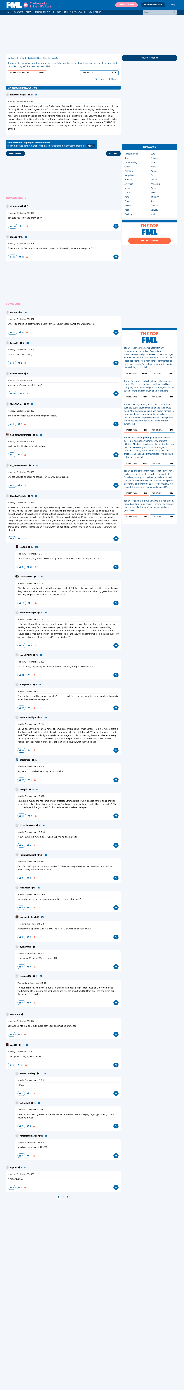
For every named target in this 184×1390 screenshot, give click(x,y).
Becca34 (14, 343)
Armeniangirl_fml (28, 1136)
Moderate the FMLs (153, 5)
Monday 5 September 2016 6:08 (31, 767)
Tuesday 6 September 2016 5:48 (31, 924)
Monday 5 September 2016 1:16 (21, 1021)
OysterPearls (26, 577)
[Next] (68, 1197)
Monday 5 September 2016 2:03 (31, 662)
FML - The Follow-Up (74, 12)
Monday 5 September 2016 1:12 (21, 102)
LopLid (13, 1168)
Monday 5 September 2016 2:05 (31, 692)
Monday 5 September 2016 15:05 (31, 832)
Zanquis (24, 790)
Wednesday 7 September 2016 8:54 (32, 983)
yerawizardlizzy (28, 1074)
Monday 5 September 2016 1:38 (21, 1174)
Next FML (113, 154)
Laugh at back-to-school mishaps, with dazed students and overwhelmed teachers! (50, 144)
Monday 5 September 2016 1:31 (30, 554)
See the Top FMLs (149, 241)
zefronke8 (25, 1103)
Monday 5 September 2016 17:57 (31, 1080)
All (9, 12)
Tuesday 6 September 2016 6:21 (31, 1143)
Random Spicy (42, 12)
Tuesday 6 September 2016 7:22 (31, 954)
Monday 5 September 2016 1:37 (31, 620)
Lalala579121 (26, 655)
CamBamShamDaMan (21, 435)
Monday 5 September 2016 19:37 (31, 1110)
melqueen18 (26, 685)
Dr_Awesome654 (19, 466)
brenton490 (26, 976)
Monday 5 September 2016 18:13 (31, 862)
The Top (57, 12)
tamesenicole (26, 917)
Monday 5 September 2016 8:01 (31, 796)
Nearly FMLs (95, 12)
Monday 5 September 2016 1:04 (21, 442)
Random (18, 12)
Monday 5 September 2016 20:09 (31, 895)
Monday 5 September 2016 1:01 (21, 244)
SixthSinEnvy (16, 404)
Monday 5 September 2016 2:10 (31, 724)
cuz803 (23, 547)
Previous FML (15, 154)
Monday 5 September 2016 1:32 (31, 584)
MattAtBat (25, 888)
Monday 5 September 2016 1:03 (21, 213)
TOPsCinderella (27, 826)
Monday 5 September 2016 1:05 (21, 472)
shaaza (13, 237)
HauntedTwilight (18, 95)
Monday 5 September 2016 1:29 (21, 1052)
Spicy (29, 12)
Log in (174, 5)
